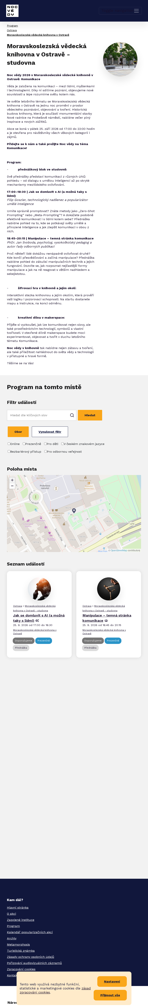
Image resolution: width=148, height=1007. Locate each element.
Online (15, 444)
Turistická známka (21, 950)
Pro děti (52, 444)
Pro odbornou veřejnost (64, 451)
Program (12, 25)
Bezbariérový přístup (25, 451)
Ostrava (12, 30)
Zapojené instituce (20, 920)
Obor (18, 432)
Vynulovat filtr (50, 432)
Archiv (11, 938)
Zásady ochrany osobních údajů (30, 957)
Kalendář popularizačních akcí (30, 932)
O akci (11, 914)
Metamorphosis (18, 944)
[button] (74, 511)
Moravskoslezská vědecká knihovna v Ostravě (38, 34)
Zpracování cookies (21, 969)
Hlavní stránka (18, 907)
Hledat (90, 415)
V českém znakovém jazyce (84, 444)
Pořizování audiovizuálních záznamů (34, 963)
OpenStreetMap (119, 550)
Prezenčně (33, 444)
